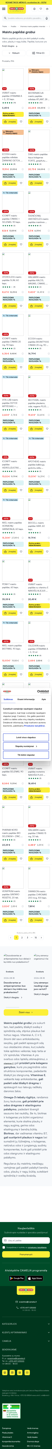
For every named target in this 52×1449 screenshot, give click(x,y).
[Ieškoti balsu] (46, 18)
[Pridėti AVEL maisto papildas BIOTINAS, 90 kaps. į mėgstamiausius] (21, 674)
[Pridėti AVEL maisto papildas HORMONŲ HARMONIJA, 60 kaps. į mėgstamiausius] (21, 551)
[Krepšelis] (47, 8)
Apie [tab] (44, 699)
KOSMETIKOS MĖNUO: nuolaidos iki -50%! (26, 2)
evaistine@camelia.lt (16, 1358)
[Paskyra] (34, 8)
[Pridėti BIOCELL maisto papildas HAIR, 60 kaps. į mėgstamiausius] (47, 551)
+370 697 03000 (28, 1308)
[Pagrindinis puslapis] (16, 9)
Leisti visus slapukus (26, 737)
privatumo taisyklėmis (37, 1247)
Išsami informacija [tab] (26, 699)
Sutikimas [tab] (8, 699)
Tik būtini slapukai (26, 755)
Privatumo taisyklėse (34, 726)
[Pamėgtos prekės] (40, 8)
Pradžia (13, 26)
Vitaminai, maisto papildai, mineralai (32, 26)
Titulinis (4, 26)
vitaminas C (9, 1063)
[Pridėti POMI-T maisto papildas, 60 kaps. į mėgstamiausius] (21, 613)
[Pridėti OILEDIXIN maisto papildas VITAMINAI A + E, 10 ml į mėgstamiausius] (47, 674)
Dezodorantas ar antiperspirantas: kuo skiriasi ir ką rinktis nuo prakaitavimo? (15, 987)
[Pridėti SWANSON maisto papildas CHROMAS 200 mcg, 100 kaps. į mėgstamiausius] (47, 920)
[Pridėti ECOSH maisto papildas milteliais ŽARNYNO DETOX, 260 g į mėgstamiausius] (21, 183)
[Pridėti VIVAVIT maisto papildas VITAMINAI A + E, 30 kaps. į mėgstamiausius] (21, 121)
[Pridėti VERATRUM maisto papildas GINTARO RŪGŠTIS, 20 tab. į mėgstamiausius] (21, 920)
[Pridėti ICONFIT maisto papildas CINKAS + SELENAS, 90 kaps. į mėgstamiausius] (21, 244)
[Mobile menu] (4, 9)
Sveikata (10, 971)
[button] (23, 108)
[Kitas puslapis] (41, 937)
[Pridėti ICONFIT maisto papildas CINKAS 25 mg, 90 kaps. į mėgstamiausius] (21, 367)
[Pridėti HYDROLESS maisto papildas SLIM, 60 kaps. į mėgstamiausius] (21, 306)
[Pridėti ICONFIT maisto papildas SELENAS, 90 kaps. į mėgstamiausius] (21, 797)
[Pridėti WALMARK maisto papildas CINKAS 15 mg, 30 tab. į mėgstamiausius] (47, 858)
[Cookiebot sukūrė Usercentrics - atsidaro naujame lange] (37, 692)
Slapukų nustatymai (24, 746)
